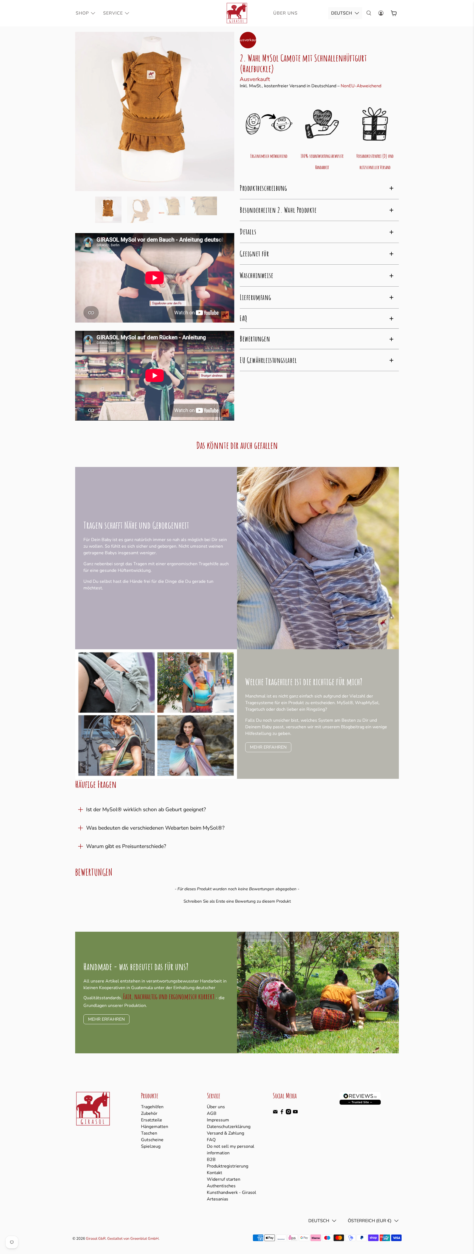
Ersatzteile (151, 1120)
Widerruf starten (223, 1179)
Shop (82, 13)
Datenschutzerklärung (228, 1127)
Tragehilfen (152, 1107)
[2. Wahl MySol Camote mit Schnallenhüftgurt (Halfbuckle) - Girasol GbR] (154, 111)
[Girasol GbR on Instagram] (288, 1113)
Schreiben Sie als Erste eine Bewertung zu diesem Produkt (237, 901)
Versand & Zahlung (225, 1133)
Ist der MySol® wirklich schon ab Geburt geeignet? (146, 809)
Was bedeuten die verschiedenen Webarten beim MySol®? (155, 828)
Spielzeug (150, 1146)
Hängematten (154, 1127)
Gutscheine (152, 1140)
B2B (211, 1160)
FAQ (211, 1140)
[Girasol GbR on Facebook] (281, 1113)
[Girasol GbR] (237, 13)
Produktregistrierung (227, 1166)
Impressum (218, 1120)
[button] (237, 900)
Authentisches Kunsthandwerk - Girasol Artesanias (231, 1192)
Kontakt (214, 1173)
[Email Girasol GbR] (275, 1113)
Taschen (149, 1133)
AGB (211, 1113)
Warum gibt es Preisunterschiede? (126, 846)
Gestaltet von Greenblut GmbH (133, 1238)
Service (113, 13)
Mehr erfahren (268, 747)
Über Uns (285, 13)
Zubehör (149, 1113)
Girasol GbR (96, 1238)
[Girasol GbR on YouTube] (295, 1113)
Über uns (216, 1107)
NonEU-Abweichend (361, 86)
